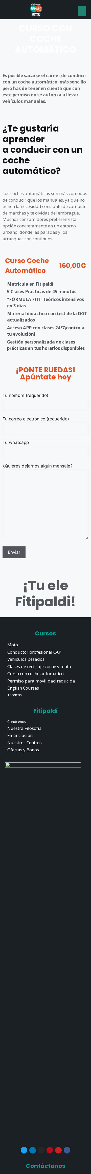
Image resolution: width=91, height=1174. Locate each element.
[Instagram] (41, 1150)
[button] (82, 11)
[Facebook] (67, 1150)
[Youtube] (58, 1150)
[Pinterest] (50, 1150)
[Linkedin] (32, 1150)
